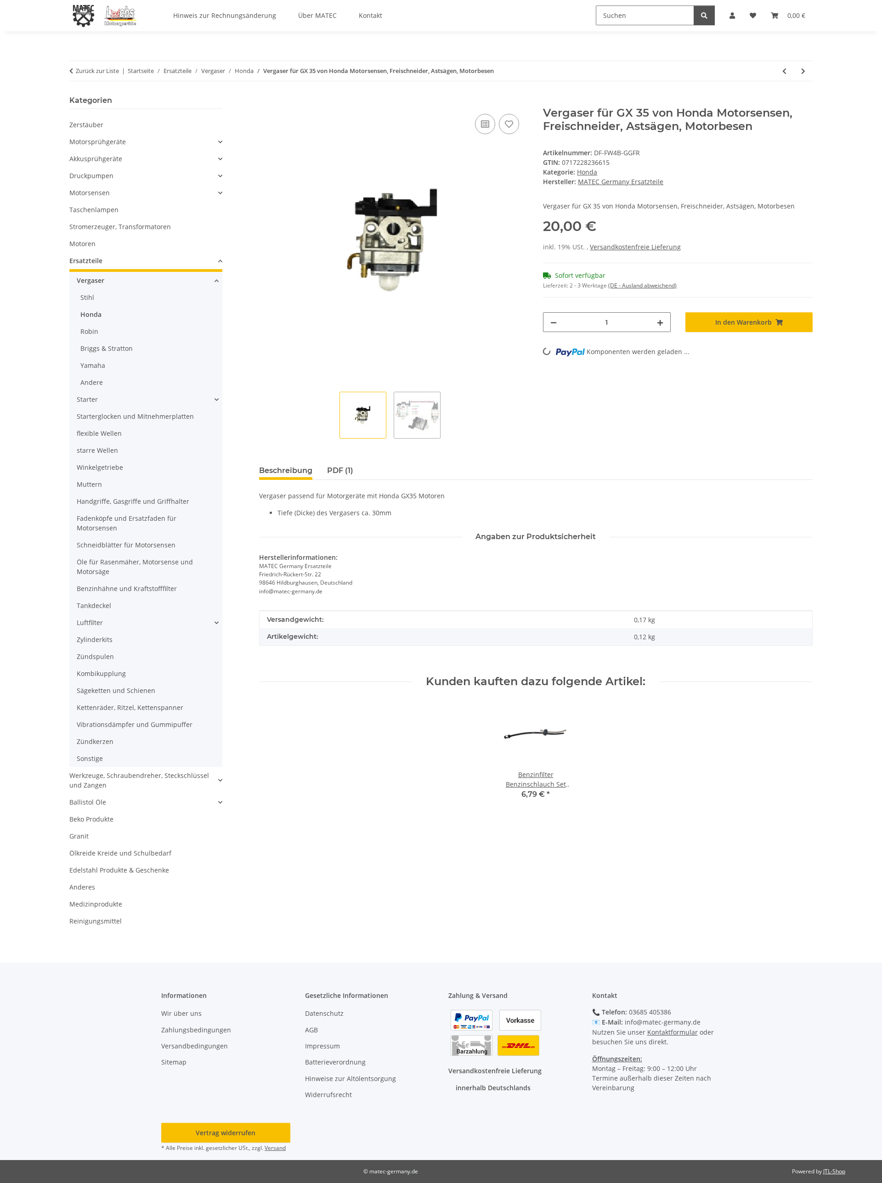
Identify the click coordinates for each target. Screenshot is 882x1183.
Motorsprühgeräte (97, 141)
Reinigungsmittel (95, 921)
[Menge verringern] (553, 322)
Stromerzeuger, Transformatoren (120, 226)
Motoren (82, 243)
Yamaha (92, 365)
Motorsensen (89, 192)
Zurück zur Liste (97, 71)
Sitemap (174, 1062)
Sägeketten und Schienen (116, 690)
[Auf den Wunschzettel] (509, 124)
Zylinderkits (95, 639)
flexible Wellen (99, 433)
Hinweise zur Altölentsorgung (350, 1078)
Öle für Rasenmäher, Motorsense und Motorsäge (135, 567)
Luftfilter (90, 622)
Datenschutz (324, 1013)
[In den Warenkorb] (266, 101)
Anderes (82, 887)
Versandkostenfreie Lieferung (635, 246)
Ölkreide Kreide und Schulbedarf (120, 853)
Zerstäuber (86, 124)
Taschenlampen (94, 209)
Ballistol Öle (87, 802)
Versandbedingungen (194, 1046)
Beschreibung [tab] (285, 470)
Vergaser (90, 280)
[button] (145, 141)
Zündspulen (95, 656)
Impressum (322, 1046)
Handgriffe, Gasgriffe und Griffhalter (133, 501)
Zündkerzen (95, 741)
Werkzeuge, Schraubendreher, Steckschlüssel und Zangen (139, 780)
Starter (87, 399)
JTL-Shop (834, 1171)
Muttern (89, 484)
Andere (91, 382)
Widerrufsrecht (328, 1094)
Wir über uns (181, 1013)
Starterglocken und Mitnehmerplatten (135, 416)
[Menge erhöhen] (660, 322)
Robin (89, 331)
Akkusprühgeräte (95, 158)
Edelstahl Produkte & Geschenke (119, 870)
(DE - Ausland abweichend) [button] (642, 285)
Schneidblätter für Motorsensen (126, 545)
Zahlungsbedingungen (196, 1029)
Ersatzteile (85, 260)
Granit (79, 836)
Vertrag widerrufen (225, 1132)
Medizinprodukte (95, 904)
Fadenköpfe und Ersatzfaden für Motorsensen (126, 523)
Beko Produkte (91, 819)
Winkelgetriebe (100, 467)
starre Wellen (97, 450)
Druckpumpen (91, 175)
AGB (311, 1029)
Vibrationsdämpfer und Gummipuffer (134, 724)
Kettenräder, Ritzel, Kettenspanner (130, 707)
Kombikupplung (101, 673)
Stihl (87, 297)
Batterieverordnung (335, 1062)
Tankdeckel (94, 605)
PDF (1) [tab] (340, 470)
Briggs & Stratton (106, 348)
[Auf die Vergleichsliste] (485, 124)
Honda (587, 172)
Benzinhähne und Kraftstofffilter (127, 588)
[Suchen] (704, 15)
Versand (275, 1148)
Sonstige (90, 758)
